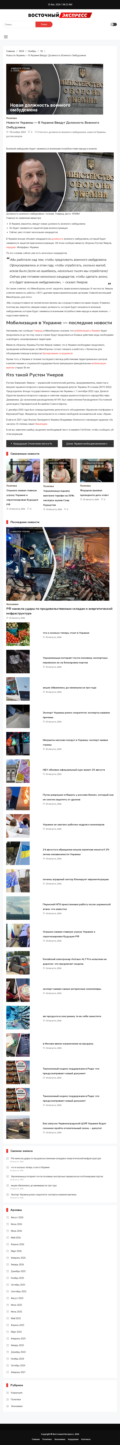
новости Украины (96, 132)
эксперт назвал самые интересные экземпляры (72, 989)
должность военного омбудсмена (67, 132)
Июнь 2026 (16, 1231)
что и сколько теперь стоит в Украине (66, 633)
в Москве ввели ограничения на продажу (68, 1043)
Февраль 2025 (18, 1338)
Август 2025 (17, 1298)
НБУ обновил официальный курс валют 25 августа (74, 770)
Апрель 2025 (17, 1325)
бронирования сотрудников (57, 353)
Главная (36, 1439)
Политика (11, 118)
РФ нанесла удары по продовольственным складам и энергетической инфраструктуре (56, 1158)
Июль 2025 (16, 1305)
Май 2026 (16, 1237)
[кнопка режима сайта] (114, 24)
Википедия (41, 424)
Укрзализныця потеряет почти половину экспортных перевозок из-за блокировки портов (57, 1176)
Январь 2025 (17, 1345)
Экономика (12, 604)
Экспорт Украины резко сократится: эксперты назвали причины (43, 1194)
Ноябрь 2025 (17, 1278)
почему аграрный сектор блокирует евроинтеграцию (76, 879)
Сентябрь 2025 (18, 1291)
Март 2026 (16, 1251)
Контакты (86, 1439)
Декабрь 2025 (18, 1271)
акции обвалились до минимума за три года (69, 687)
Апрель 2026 (17, 1244)
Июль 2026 (16, 1224)
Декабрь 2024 (18, 1352)
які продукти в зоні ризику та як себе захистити (72, 1016)
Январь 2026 (17, 1264)
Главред (37, 330)
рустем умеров (14, 136)
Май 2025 (16, 1318)
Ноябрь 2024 (17, 1359)
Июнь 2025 (16, 1311)
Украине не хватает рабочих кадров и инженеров (73, 824)
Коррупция (16, 1392)
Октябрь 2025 (18, 1284)
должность (57, 238)
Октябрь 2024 (18, 1365)
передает (11, 247)
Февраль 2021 (18, 1372)
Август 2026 (17, 1217)
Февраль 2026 (18, 1258)
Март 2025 (16, 1332)
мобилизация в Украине (87, 330)
